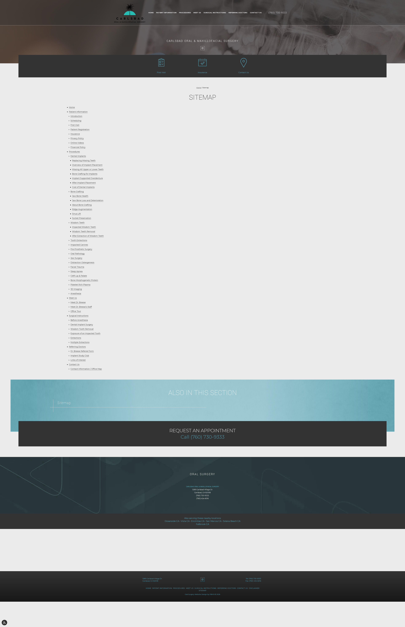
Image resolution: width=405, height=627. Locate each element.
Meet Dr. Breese (78, 302)
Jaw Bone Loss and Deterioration (87, 200)
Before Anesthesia (79, 320)
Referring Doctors (238, 13)
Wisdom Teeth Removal (83, 231)
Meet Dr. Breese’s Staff (81, 307)
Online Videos (77, 143)
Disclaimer (254, 588)
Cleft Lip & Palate (79, 276)
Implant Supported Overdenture (87, 178)
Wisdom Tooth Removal (82, 329)
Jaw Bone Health (80, 196)
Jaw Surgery (76, 258)
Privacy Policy (77, 138)
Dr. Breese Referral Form (82, 351)
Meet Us (197, 13)
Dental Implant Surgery (82, 324)
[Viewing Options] (4, 622)
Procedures (185, 13)
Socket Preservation (81, 218)
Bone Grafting (77, 191)
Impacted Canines (79, 245)
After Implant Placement (84, 183)
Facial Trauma (77, 267)
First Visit (75, 125)
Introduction (76, 116)
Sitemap (202, 591)
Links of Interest (78, 360)
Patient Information (166, 13)
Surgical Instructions (215, 13)
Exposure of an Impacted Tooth (85, 333)
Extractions (76, 338)
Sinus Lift (76, 214)
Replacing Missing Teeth (84, 160)
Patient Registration (80, 129)
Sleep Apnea (77, 271)
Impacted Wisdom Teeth (84, 227)
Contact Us (256, 13)
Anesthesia (76, 293)
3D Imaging (76, 289)
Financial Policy (78, 147)
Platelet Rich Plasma (80, 285)
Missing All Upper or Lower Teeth (88, 169)
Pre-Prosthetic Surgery (81, 249)
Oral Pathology (78, 253)
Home (151, 13)
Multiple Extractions (80, 342)
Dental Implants (78, 156)
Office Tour (76, 311)
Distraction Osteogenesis (82, 262)
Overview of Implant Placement (87, 165)
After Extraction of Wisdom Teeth (88, 236)
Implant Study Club (80, 355)
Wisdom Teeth (78, 222)
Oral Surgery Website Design (196, 594)
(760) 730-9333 (202, 496)
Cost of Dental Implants (83, 187)
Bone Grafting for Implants (84, 174)
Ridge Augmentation (82, 209)
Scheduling (76, 120)
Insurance (75, 134)
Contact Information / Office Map (86, 369)
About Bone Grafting (82, 205)
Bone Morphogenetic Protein (84, 280)
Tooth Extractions (79, 240)
